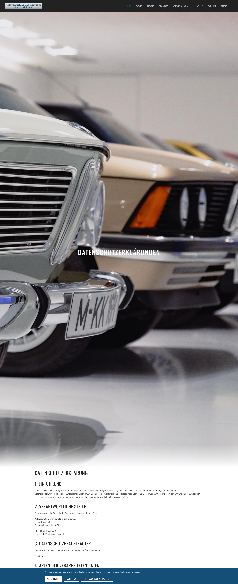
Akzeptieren (53, 578)
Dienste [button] (150, 6)
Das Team (198, 6)
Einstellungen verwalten (97, 578)
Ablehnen (71, 578)
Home (128, 6)
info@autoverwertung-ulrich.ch (56, 534)
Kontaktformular (181, 6)
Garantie (212, 6)
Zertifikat (226, 6)
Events (139, 6)
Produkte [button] (163, 6)
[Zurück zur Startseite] (23, 6)
